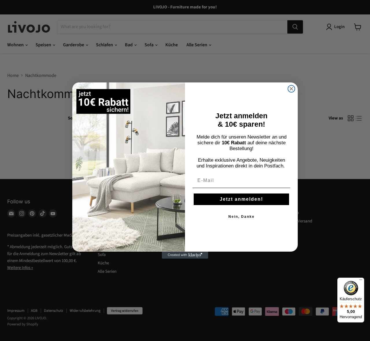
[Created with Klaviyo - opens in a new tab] (185, 255)
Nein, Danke (241, 217)
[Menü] (360, 281)
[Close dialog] (291, 88)
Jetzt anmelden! (241, 199)
